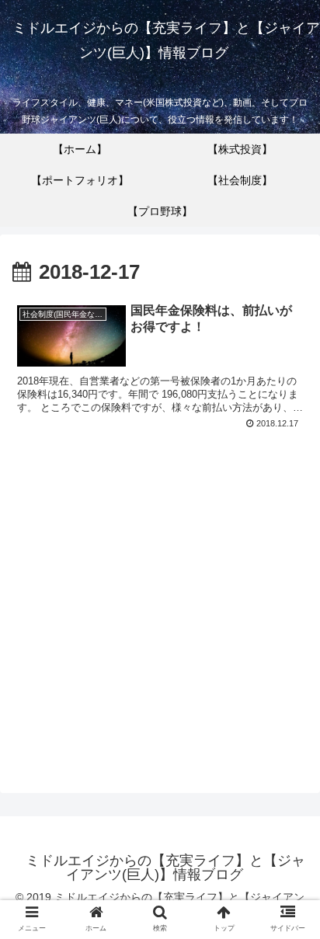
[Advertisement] (160, 603)
